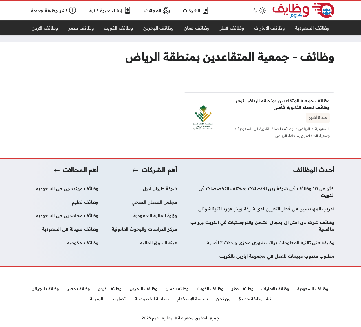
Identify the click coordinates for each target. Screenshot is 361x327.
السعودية (322, 128)
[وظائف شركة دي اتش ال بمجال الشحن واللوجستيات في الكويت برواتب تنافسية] (259, 225)
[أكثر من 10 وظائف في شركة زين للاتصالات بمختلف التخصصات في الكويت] (259, 192)
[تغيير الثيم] (259, 10)
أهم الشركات (159, 170)
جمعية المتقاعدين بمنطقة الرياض (302, 136)
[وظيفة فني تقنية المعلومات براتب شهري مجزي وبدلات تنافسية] (259, 242)
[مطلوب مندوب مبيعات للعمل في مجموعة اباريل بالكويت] (259, 256)
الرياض (304, 128)
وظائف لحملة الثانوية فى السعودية (266, 128)
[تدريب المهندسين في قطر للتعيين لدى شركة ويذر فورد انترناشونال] (259, 208)
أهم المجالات (80, 170)
